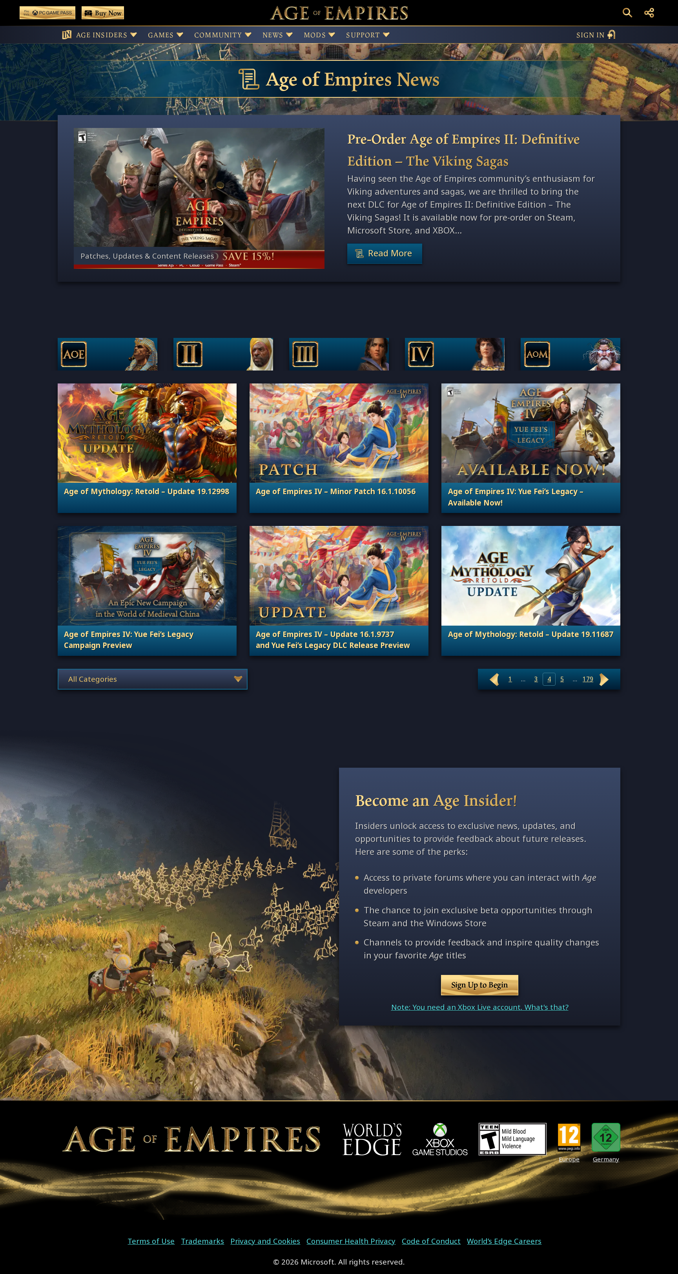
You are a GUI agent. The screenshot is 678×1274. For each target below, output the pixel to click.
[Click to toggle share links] (649, 13)
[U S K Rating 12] (606, 1137)
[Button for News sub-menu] (289, 34)
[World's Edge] (372, 1139)
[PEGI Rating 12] (569, 1137)
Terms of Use (151, 1241)
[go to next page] (604, 679)
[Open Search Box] (627, 13)
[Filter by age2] (223, 354)
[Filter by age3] (339, 354)
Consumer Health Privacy (351, 1241)
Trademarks (202, 1241)
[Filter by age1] (107, 354)
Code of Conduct (431, 1241)
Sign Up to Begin (479, 985)
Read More (390, 253)
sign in (590, 35)
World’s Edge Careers (504, 1241)
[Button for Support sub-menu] (386, 34)
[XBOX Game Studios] (440, 1139)
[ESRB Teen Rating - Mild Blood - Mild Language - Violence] (513, 1139)
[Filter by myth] (570, 354)
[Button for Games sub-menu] (180, 34)
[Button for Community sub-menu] (248, 34)
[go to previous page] (494, 679)
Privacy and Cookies (265, 1241)
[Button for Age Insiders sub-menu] (133, 34)
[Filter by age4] (455, 354)
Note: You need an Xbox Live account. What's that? (480, 1007)
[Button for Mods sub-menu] (331, 34)
